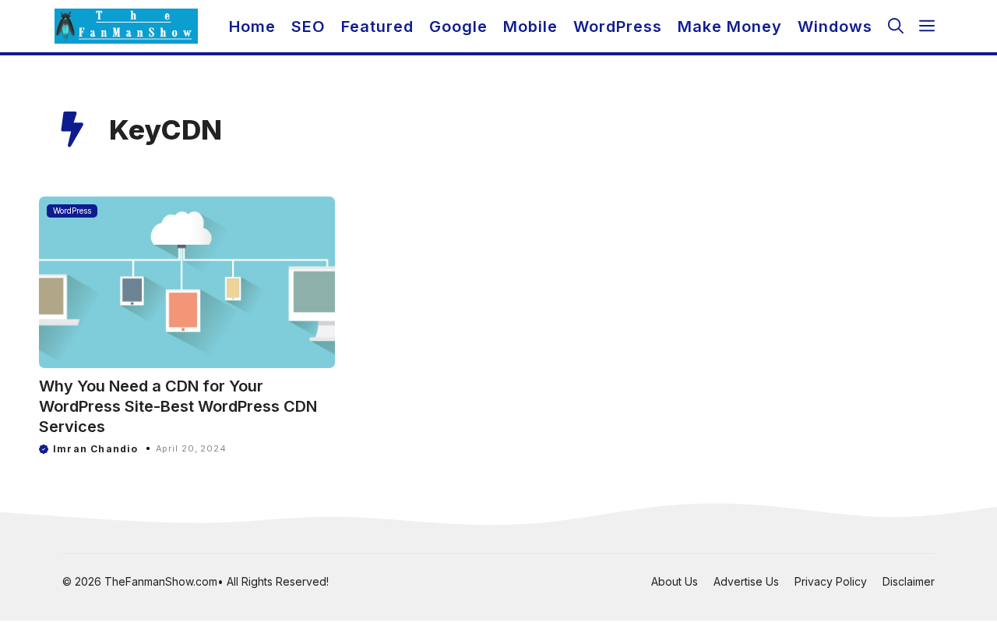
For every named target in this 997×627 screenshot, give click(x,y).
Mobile (530, 26)
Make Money (730, 26)
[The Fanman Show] (126, 26)
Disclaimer (909, 581)
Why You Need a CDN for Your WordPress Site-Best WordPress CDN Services (178, 406)
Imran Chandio (96, 449)
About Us (674, 581)
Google (458, 26)
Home (252, 26)
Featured (377, 26)
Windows (835, 26)
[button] (895, 26)
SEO (308, 26)
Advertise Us (746, 581)
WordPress (617, 26)
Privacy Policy (830, 581)
